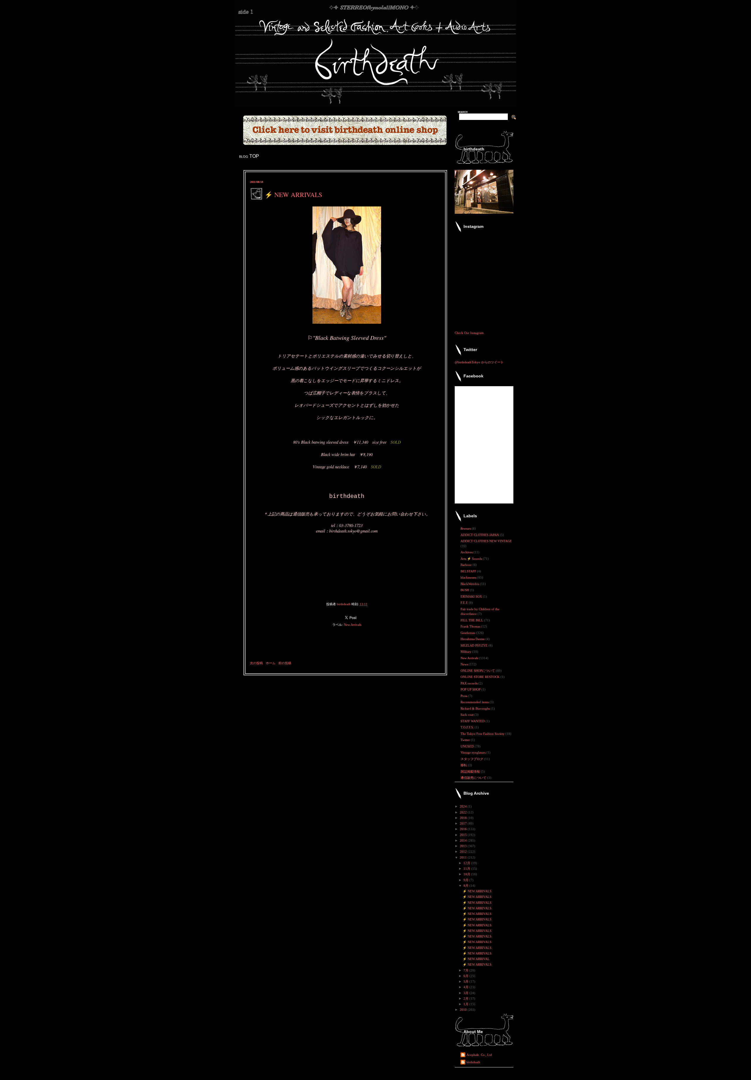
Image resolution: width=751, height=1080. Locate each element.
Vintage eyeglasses (473, 752)
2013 (464, 846)
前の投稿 (284, 663)
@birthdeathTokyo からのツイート (479, 362)
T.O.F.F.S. (468, 727)
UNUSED (468, 746)
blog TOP (249, 156)
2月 (466, 998)
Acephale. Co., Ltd (479, 1055)
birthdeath (473, 1062)
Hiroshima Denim (473, 639)
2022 (464, 812)
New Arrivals (352, 624)
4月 (466, 987)
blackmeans (469, 577)
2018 (464, 818)
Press (464, 696)
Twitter (466, 740)
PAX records (469, 683)
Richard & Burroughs (476, 708)
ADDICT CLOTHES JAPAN (480, 535)
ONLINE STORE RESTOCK (480, 677)
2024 (464, 806)
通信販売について (474, 777)
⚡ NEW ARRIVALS (477, 891)
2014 (464, 840)
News (465, 664)
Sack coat (467, 714)
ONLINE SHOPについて (478, 670)
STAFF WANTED (473, 721)
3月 (466, 993)
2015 (464, 835)
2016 (464, 829)
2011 (464, 857)
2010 (464, 1009)
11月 (467, 868)
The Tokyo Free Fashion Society (483, 733)
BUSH (465, 590)
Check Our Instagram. (470, 333)
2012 (464, 851)
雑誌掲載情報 (471, 771)
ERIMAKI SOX (472, 596)
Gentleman (468, 633)
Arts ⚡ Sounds (472, 558)
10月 (467, 874)
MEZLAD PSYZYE (474, 645)
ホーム (270, 663)
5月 (466, 981)
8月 (466, 885)
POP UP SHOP (471, 689)
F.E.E (465, 602)
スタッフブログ (472, 759)
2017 (464, 823)
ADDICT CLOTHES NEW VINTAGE (486, 541)
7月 (466, 970)
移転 (464, 765)
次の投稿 (256, 663)
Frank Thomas (471, 626)
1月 (466, 1004)
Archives (467, 552)
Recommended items (475, 702)
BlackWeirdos (470, 584)
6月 (466, 976)
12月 (467, 863)
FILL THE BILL (472, 620)
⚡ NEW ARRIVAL (476, 959)
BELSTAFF (469, 571)
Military (466, 651)
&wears (466, 528)
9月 (466, 880)
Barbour (467, 565)
